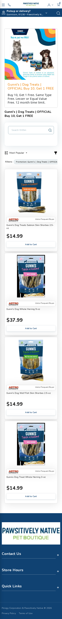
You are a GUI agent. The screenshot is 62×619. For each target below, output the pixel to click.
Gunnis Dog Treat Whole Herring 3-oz (26, 477)
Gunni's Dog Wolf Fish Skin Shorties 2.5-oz (28, 393)
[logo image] (31, 4)
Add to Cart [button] (31, 244)
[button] (50, 4)
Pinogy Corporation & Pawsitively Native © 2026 (27, 608)
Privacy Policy (9, 613)
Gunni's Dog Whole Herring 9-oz (23, 309)
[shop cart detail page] (58, 4)
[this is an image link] (31, 533)
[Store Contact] (9, 4)
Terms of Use (26, 613)
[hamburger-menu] (3, 4)
